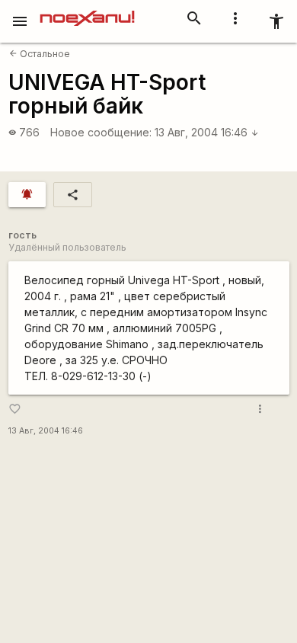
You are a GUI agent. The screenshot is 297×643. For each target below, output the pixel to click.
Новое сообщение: (101, 132)
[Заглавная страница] (87, 10)
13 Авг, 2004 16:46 (207, 132)
